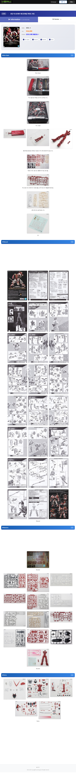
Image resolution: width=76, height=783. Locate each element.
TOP (72, 55)
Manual (35, 39)
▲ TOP (38, 767)
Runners (43, 39)
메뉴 (71, 2)
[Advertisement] (38, 7)
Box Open (26, 39)
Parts (51, 39)
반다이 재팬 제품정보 (32, 34)
